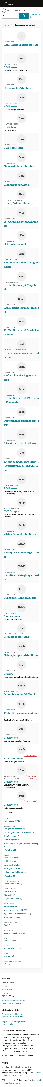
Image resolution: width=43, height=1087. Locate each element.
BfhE (21, 566)
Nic (21, 157)
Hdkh (21, 607)
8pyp (21, 502)
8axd (22, 321)
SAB (7, 963)
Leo (21, 118)
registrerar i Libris (13, 898)
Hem (5, 2)
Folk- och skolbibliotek (15, 872)
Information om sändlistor (13, 1000)
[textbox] (10, 16)
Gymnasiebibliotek (13, 865)
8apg (21, 253)
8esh (21, 479)
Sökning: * (8, 25)
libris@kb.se (7, 989)
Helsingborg (11, 821)
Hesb (21, 646)
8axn (22, 389)
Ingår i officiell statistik (15, 910)
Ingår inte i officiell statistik (17, 913)
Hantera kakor (8, 1024)
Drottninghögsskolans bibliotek (19, 832)
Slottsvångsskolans (13, 840)
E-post (4, 987)
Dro (21, 79)
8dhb (21, 411)
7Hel (22, 235)
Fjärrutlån (9, 895)
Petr (21, 795)
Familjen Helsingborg (14, 829)
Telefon (5, 994)
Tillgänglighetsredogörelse (13, 1021)
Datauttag (8, 4)
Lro (21, 139)
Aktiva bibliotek (12, 906)
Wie (21, 212)
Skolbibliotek (11, 857)
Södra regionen (12, 948)
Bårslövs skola (11, 836)
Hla (21, 97)
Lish (21, 665)
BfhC (21, 543)
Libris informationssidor (12, 1003)
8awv (21, 299)
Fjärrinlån (10, 891)
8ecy (21, 453)
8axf (21, 344)
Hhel (21, 770)
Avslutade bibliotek (13, 917)
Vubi (21, 729)
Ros (21, 194)
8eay (21, 434)
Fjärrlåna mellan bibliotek (13, 1017)
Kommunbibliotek (13, 883)
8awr (21, 276)
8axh (22, 366)
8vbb (22, 525)
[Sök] (24, 16)
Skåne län (10, 940)
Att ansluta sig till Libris (12, 1014)
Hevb (21, 749)
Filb (21, 589)
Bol (21, 58)
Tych (21, 704)
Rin (21, 176)
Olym (21, 685)
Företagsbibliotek (13, 868)
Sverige (9, 956)
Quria (7, 925)
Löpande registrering (14, 933)
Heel (21, 628)
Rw (21, 36)
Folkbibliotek (11, 861)
